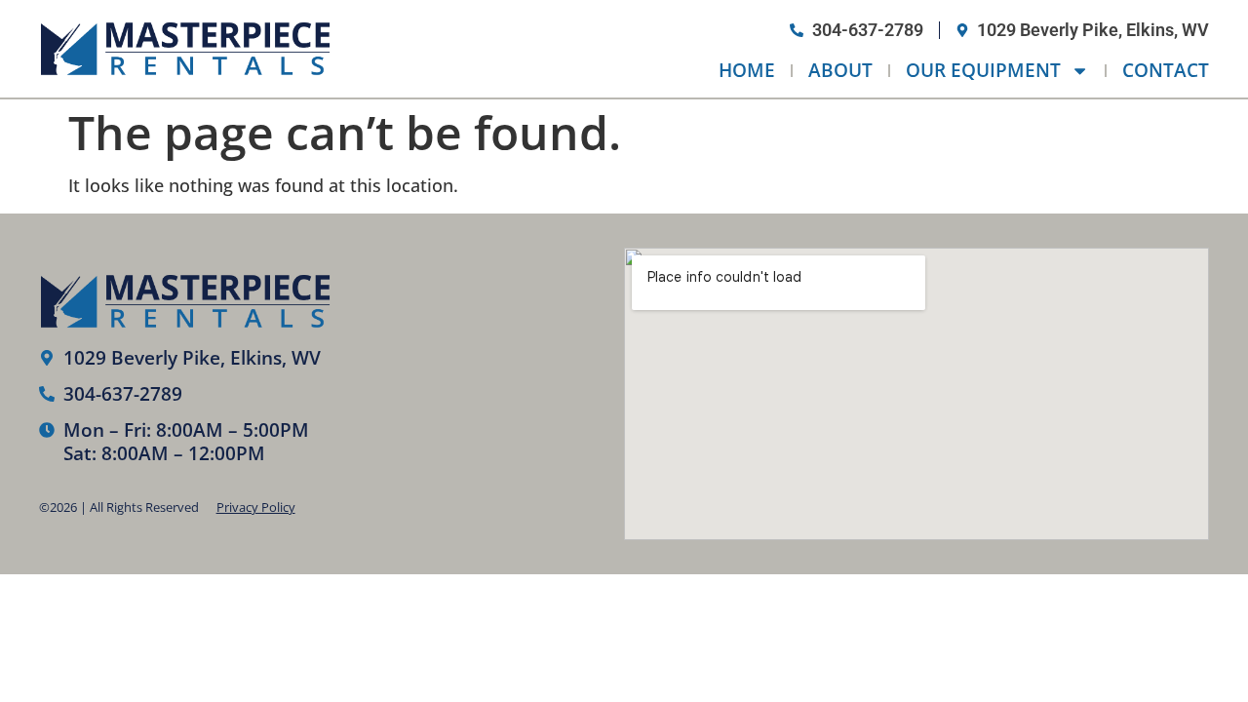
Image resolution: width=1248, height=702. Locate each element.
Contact (1165, 70)
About (840, 70)
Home (747, 70)
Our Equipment (983, 70)
